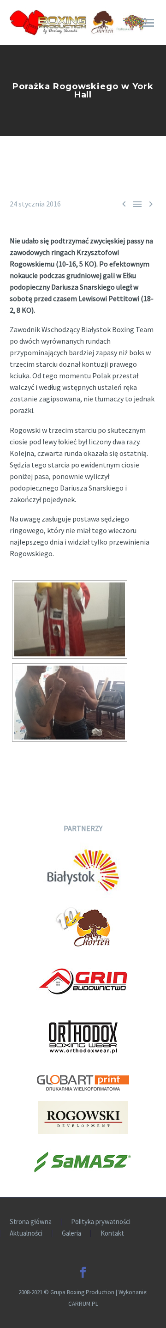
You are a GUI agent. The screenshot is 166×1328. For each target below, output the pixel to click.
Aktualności (26, 1233)
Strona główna (31, 1222)
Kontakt (112, 1233)
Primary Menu (148, 23)
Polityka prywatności (100, 1222)
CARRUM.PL (83, 1304)
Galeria (71, 1233)
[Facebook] (83, 1272)
